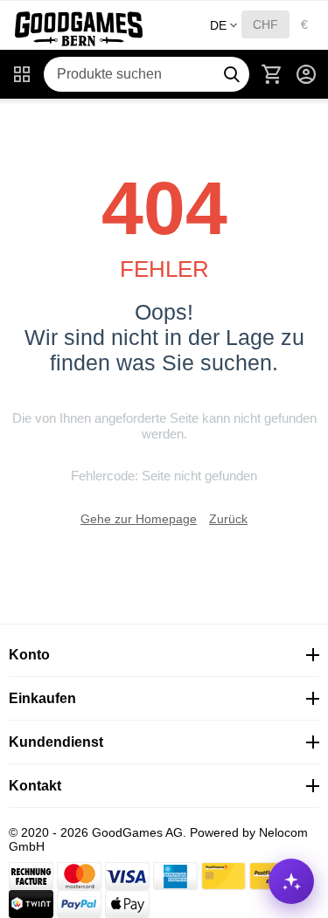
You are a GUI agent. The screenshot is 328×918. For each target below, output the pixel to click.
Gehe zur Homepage (138, 519)
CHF (265, 24)
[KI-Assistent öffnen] (291, 881)
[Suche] (232, 74)
